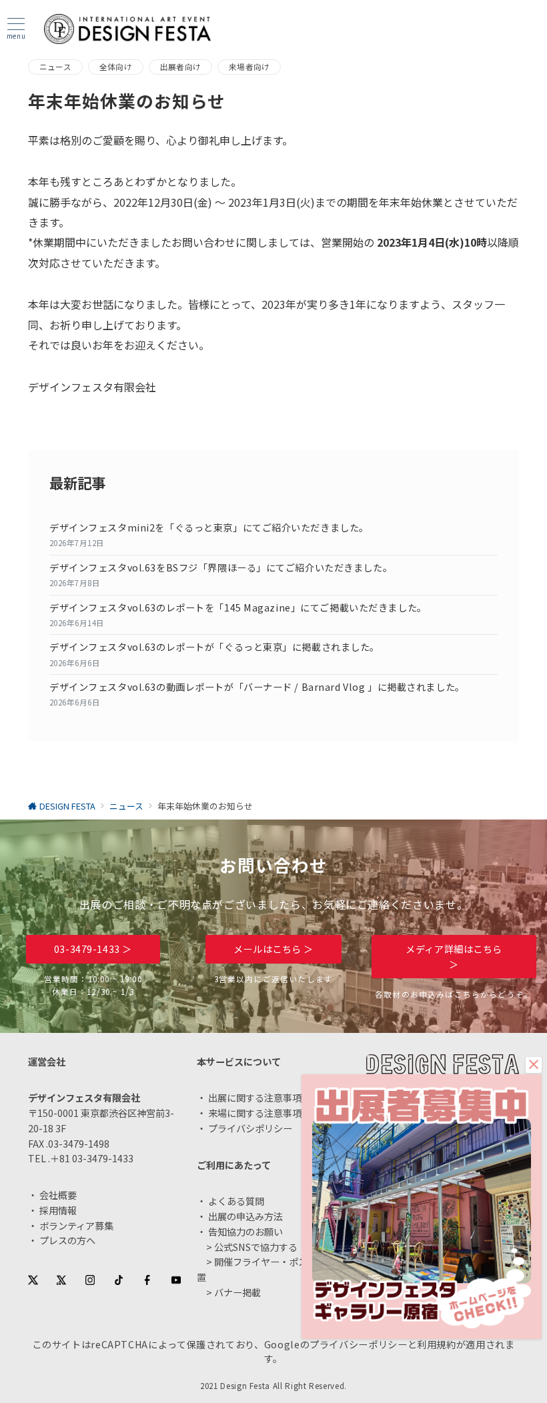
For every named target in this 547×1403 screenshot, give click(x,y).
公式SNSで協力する (256, 1247)
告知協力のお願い (245, 1231)
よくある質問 (236, 1201)
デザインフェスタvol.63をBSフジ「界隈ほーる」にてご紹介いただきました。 (220, 567)
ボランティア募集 (76, 1225)
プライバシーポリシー (358, 1344)
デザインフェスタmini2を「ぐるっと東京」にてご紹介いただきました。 (209, 527)
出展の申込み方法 (245, 1216)
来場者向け (249, 66)
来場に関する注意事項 (255, 1113)
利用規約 (436, 1344)
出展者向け (180, 66)
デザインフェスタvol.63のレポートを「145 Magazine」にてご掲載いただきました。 (238, 607)
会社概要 (58, 1195)
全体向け (115, 66)
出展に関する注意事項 (255, 1097)
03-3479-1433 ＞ (93, 949)
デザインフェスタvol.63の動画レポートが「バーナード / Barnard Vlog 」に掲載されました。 (257, 686)
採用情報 (58, 1210)
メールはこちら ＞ (273, 949)
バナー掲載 (237, 1292)
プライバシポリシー (250, 1128)
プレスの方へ (67, 1240)
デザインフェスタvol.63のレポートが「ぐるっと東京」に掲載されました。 (214, 646)
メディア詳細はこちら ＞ (454, 956)
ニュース (55, 66)
